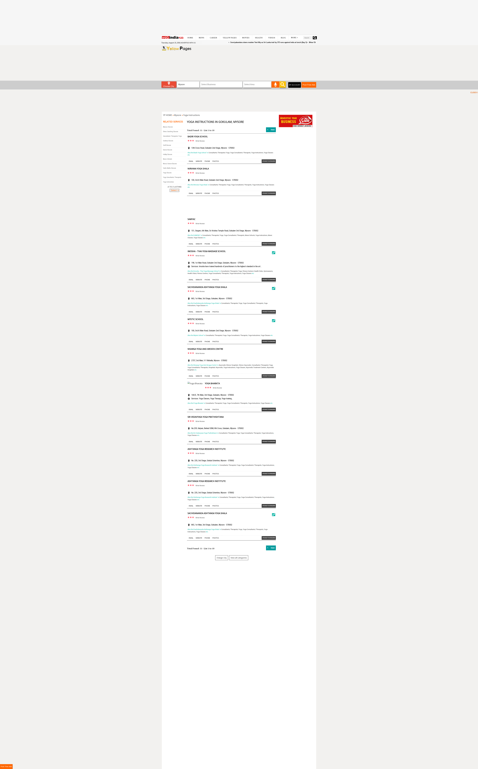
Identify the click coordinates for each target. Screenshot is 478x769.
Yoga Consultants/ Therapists (172, 177)
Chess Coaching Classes (170, 131)
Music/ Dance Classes (170, 164)
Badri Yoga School (198, 136)
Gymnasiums (268, 271)
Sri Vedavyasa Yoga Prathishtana (206, 417)
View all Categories (239, 557)
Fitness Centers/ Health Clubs (253, 271)
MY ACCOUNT (294, 85)
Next (273, 129)
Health (259, 37)
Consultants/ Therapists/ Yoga (172, 136)
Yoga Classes (167, 173)
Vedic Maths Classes (169, 168)
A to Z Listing (174, 186)
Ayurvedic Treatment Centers (256, 367)
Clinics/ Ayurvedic (245, 365)
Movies (245, 37)
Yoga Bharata (212, 383)
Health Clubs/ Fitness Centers (198, 273)
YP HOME (167, 115)
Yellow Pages (230, 37)
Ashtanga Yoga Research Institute (207, 449)
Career (213, 37)
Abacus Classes (168, 127)
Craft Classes (167, 145)
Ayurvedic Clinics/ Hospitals (228, 365)
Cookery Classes (168, 141)
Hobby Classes (167, 154)
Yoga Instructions (191, 115)
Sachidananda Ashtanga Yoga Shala (207, 287)
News (201, 37)
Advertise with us (188, 43)
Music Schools (167, 159)
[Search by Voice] (275, 84)
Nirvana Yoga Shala (198, 168)
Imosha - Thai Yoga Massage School (207, 251)
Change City (222, 557)
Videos (271, 37)
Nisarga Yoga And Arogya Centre (205, 349)
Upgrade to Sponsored (268, 161)
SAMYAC (191, 219)
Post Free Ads (308, 84)
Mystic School (195, 319)
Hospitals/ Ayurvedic (216, 367)
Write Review (200, 141)
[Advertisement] (239, 17)
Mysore (177, 115)
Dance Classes (167, 150)
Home (190, 37)
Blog (283, 37)
